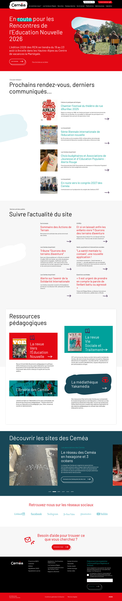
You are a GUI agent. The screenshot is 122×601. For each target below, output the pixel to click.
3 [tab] (59, 491)
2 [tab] (54, 491)
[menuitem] (35, 6)
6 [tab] (72, 491)
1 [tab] (50, 491)
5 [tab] (67, 491)
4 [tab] (63, 491)
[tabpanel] (61, 465)
